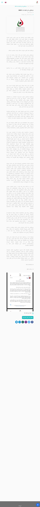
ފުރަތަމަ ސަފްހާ (31, 6)
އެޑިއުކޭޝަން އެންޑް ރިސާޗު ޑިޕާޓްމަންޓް (27, 14)
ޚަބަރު (28, 6)
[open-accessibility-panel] (37, 504)
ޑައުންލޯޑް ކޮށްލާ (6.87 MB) (28, 317)
